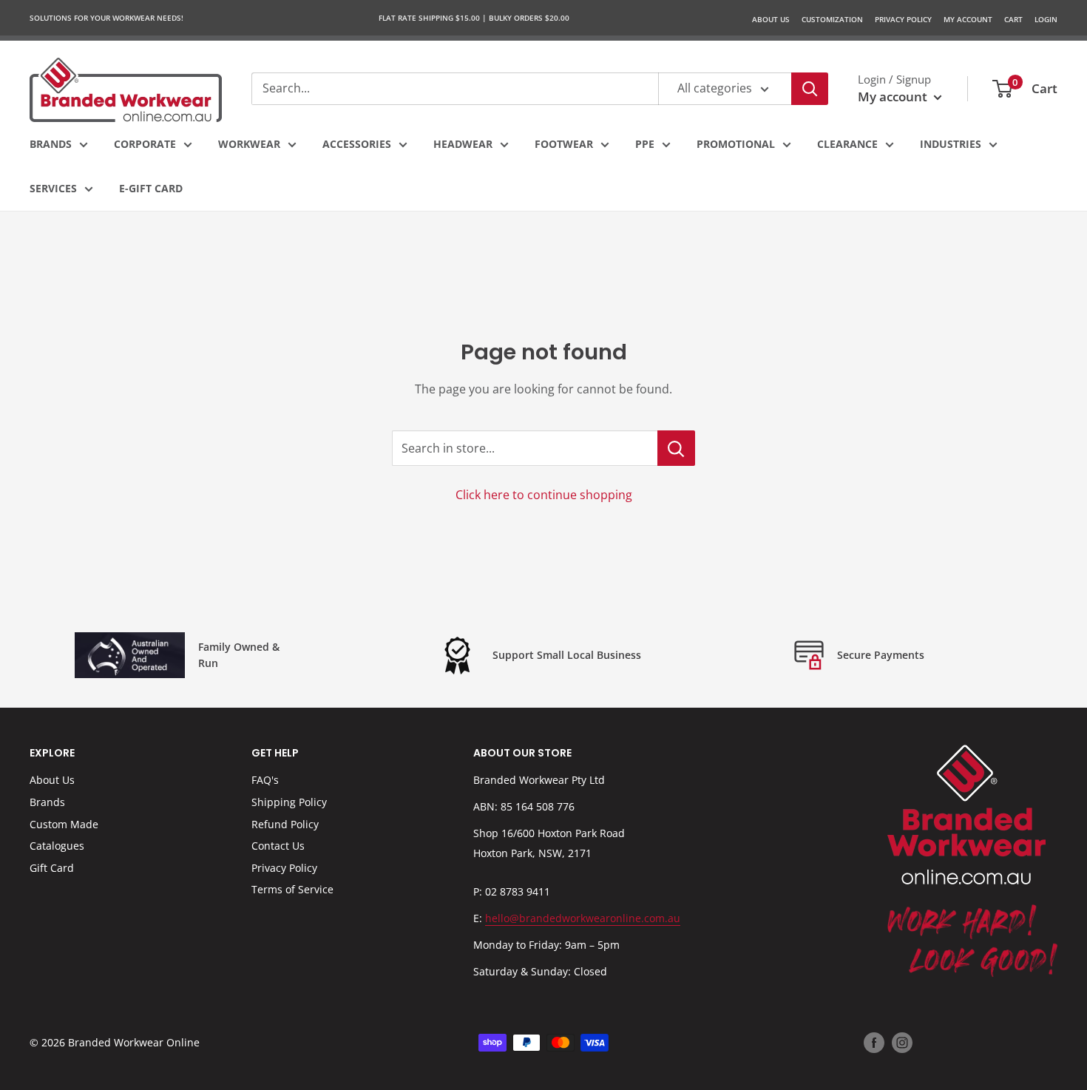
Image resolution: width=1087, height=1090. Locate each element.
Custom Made (64, 824)
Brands (51, 144)
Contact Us (278, 846)
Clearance (847, 144)
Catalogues (57, 846)
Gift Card (52, 868)
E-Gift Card (151, 188)
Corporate (145, 144)
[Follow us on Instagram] (902, 1042)
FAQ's (265, 780)
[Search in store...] (676, 448)
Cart (1013, 19)
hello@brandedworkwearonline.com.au (582, 918)
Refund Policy (285, 824)
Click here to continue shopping (544, 495)
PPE (644, 144)
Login (1045, 19)
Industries (950, 144)
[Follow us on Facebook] (874, 1042)
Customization (832, 19)
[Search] (809, 88)
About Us (771, 19)
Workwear (249, 144)
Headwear (462, 144)
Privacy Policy (284, 868)
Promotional (736, 144)
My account (894, 96)
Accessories (356, 144)
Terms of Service (292, 889)
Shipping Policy (289, 802)
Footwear (564, 144)
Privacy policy (903, 19)
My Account (968, 19)
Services (53, 188)
